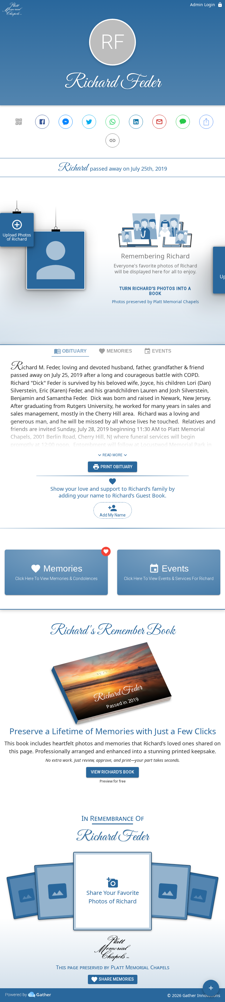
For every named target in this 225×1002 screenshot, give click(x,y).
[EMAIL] (159, 122)
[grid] (112, 270)
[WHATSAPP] (112, 122)
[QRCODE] (19, 122)
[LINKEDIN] (136, 122)
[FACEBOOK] (42, 122)
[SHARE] (206, 122)
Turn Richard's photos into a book (155, 291)
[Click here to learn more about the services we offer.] (112, 949)
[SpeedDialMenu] (211, 988)
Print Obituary (116, 466)
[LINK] (112, 140)
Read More (112, 455)
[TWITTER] (89, 122)
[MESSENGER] (66, 122)
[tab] (70, 351)
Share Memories (116, 979)
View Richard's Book (112, 772)
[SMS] (183, 122)
